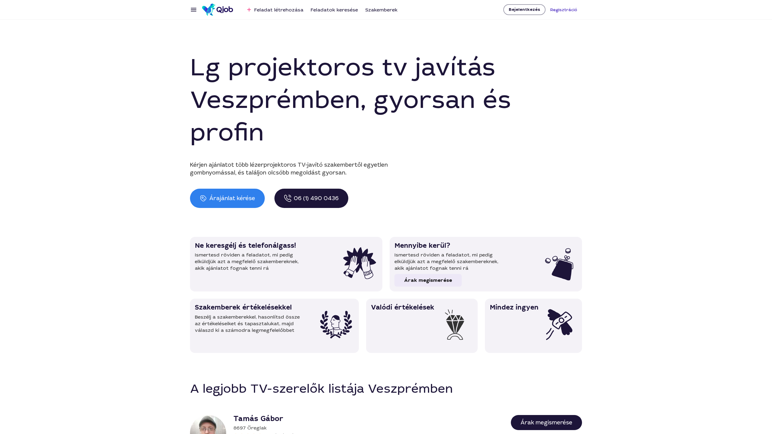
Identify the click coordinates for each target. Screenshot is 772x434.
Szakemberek (381, 10)
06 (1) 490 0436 (316, 198)
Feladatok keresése (334, 10)
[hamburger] (193, 9)
